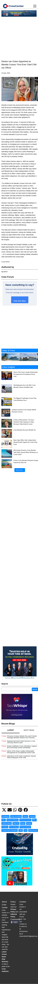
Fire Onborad (14, 827)
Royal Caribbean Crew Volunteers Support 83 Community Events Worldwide (22, 746)
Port (25, 830)
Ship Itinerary (33, 830)
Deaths (29, 823)
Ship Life (16, 823)
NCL (3, 820)
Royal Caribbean (12, 820)
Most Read (29, 730)
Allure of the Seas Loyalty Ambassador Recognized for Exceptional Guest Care (21, 751)
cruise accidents (16, 816)
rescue (25, 816)
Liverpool (19, 230)
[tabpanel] (19, 746)
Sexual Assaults (25, 827)
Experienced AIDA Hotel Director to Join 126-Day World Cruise (21, 742)
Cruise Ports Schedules (9, 830)
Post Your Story (20, 301)
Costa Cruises (6, 823)
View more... (20, 470)
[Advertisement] (19, 37)
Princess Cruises (25, 820)
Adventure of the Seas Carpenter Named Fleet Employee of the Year (21, 756)
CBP (20, 830)
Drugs (23, 823)
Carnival (32, 816)
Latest (10, 730)
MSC (34, 820)
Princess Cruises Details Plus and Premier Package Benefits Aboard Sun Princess (22, 737)
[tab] (10, 730)
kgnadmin (4, 271)
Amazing (5, 827)
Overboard (5, 816)
